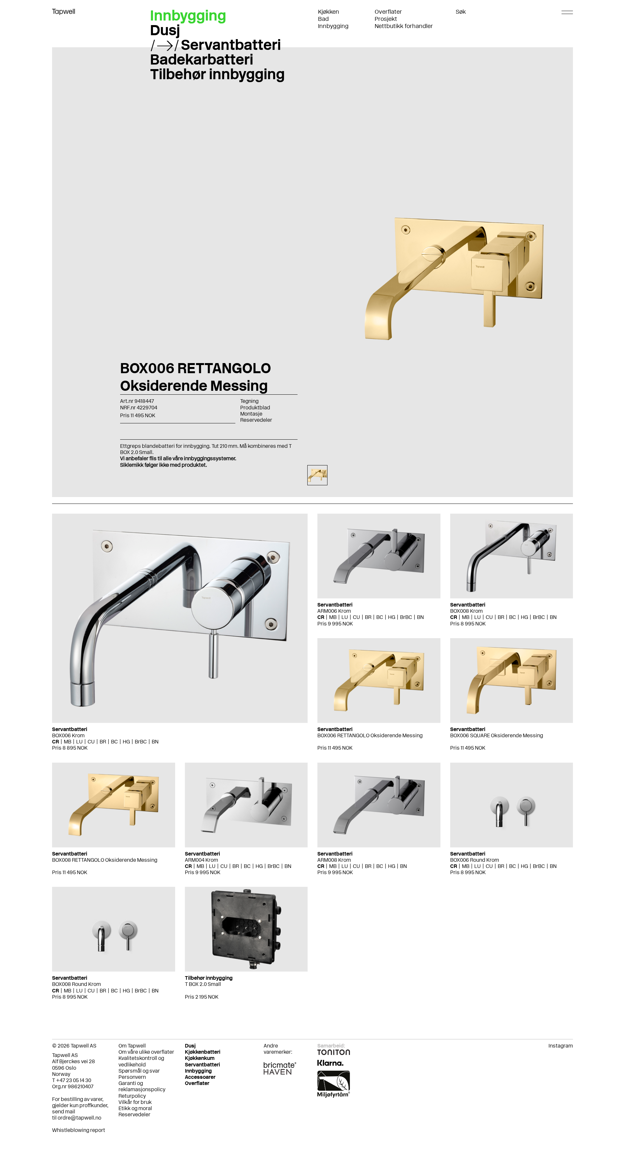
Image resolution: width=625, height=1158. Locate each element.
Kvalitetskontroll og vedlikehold (141, 1061)
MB (67, 742)
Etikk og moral (135, 1108)
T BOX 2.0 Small (203, 984)
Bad (323, 18)
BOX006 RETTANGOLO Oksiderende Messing (370, 735)
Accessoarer (200, 1077)
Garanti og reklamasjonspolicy (141, 1086)
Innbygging (333, 26)
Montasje (251, 414)
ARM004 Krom (201, 860)
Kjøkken (328, 11)
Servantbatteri (231, 44)
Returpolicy (132, 1096)
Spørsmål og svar (139, 1071)
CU (91, 742)
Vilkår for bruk (135, 1102)
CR (55, 742)
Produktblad (255, 407)
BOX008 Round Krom (76, 984)
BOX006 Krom (68, 735)
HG (126, 742)
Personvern (132, 1077)
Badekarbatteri (201, 59)
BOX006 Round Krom (474, 860)
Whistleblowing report (78, 1130)
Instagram (561, 1046)
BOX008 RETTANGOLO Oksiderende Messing (104, 860)
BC (114, 742)
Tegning (249, 401)
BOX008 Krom (466, 611)
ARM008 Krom (334, 860)
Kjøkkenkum (200, 1058)
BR (103, 742)
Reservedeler (256, 420)
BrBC (141, 742)
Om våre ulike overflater (146, 1052)
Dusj (165, 30)
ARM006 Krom (334, 611)
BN (155, 742)
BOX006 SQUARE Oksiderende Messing (496, 735)
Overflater (388, 11)
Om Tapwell (132, 1046)
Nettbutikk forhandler (404, 26)
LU (79, 742)
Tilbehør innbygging (217, 74)
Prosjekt (386, 18)
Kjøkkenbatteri (202, 1052)
